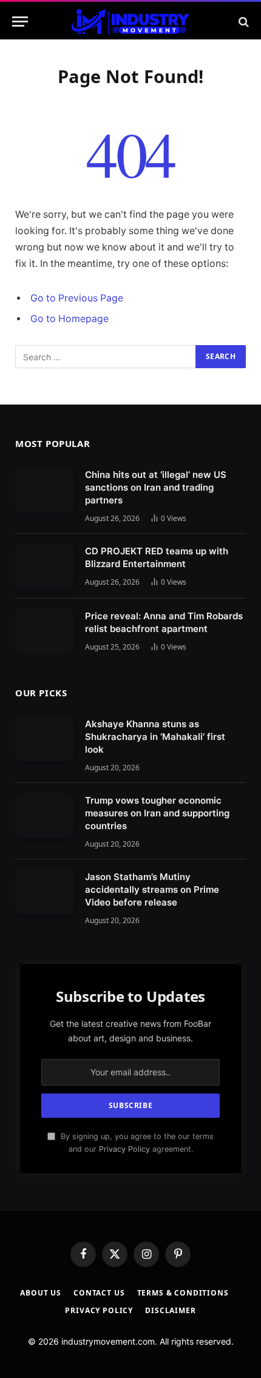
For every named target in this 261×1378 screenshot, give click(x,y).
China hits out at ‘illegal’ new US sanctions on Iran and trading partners (155, 487)
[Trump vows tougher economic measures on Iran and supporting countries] (44, 815)
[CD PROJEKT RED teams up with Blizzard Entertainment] (44, 566)
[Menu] (20, 21)
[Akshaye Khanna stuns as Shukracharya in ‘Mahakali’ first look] (44, 739)
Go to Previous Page (76, 298)
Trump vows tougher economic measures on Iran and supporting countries (157, 813)
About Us (40, 1293)
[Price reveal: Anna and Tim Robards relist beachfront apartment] (44, 631)
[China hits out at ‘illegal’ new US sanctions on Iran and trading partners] (44, 490)
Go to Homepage (69, 318)
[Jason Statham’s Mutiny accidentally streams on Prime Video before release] (44, 892)
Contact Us (98, 1293)
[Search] (242, 21)
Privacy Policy (124, 1149)
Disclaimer (170, 1310)
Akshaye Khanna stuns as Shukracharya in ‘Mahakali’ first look (155, 736)
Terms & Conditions (183, 1293)
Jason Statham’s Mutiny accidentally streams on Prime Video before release (152, 889)
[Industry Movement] (130, 21)
